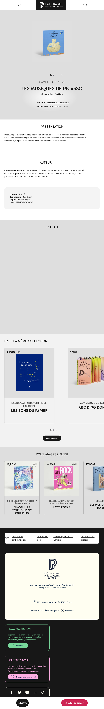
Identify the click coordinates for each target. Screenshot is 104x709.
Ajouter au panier (74, 702)
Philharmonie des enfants (58, 102)
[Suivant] (61, 75)
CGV (7, 538)
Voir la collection (52, 438)
